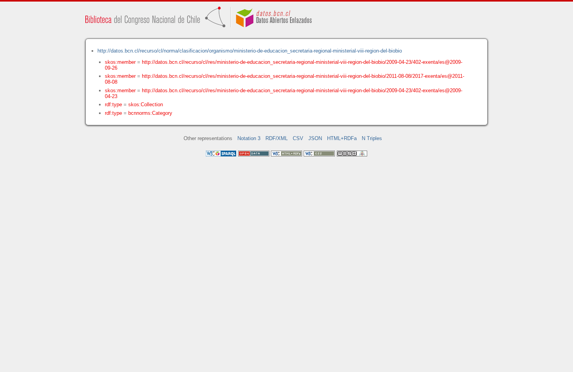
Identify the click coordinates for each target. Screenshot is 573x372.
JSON (315, 138)
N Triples (372, 138)
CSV (298, 138)
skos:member (120, 62)
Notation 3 (248, 138)
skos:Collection (145, 104)
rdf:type (113, 104)
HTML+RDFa (342, 138)
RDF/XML (276, 138)
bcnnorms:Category (150, 113)
